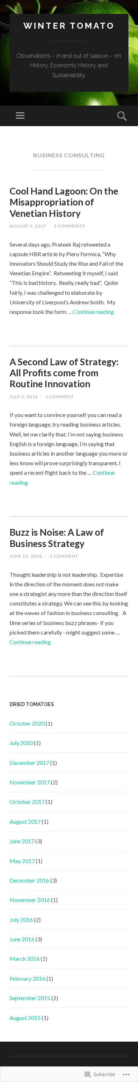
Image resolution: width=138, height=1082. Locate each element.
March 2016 (25, 958)
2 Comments (69, 226)
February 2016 (27, 978)
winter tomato (69, 26)
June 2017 (22, 841)
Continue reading (93, 311)
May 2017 (22, 860)
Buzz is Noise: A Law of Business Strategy (57, 537)
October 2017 (27, 801)
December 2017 (29, 762)
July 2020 (21, 742)
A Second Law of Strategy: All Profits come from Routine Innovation (64, 372)
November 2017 (30, 782)
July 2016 (21, 919)
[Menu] (20, 116)
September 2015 (30, 997)
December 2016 (29, 880)
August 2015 (25, 1017)
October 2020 (27, 723)
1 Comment (59, 396)
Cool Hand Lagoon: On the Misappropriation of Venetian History (64, 202)
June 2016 (22, 939)
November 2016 (30, 899)
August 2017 (25, 821)
